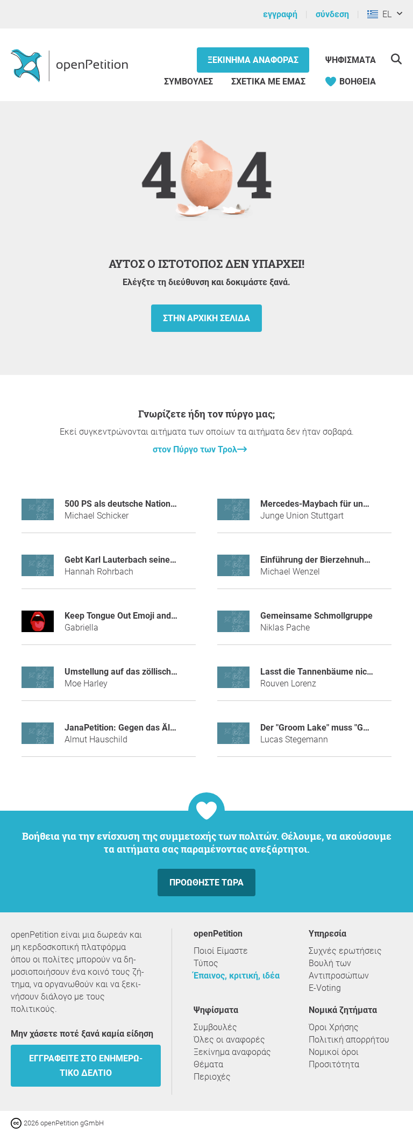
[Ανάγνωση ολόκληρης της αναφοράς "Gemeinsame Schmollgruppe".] (233, 626)
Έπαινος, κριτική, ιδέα (237, 975)
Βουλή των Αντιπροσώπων (339, 969)
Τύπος (206, 963)
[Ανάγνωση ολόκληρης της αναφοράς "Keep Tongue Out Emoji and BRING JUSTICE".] (38, 626)
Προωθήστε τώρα (206, 882)
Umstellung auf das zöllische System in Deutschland (165, 672)
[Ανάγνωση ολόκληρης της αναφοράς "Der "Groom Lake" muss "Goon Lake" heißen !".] (233, 738)
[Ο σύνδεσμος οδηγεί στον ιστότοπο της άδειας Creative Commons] (17, 1122)
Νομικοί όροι (334, 1052)
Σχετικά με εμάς (268, 81)
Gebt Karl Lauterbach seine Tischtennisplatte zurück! (167, 560)
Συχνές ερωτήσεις (345, 951)
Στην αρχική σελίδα (206, 318)
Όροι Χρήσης (334, 1027)
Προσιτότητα (334, 1064)
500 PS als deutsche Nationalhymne (134, 504)
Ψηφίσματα (350, 60)
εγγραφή (280, 14)
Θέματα (208, 1064)
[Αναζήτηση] (396, 59)
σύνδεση (332, 14)
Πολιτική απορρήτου (349, 1039)
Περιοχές (212, 1077)
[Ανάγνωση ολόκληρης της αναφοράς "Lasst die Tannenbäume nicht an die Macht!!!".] (233, 682)
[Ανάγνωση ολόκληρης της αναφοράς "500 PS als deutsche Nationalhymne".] (38, 514)
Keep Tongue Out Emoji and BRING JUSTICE (150, 616)
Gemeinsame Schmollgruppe (316, 616)
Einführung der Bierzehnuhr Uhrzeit (328, 560)
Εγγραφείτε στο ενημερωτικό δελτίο (86, 1065)
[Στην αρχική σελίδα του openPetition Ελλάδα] (71, 65)
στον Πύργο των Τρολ (195, 449)
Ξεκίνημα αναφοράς (253, 60)
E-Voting (325, 988)
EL (384, 14)
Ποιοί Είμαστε (221, 951)
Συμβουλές (188, 81)
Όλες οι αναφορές (229, 1039)
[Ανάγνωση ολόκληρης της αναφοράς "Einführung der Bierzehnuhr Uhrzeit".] (233, 570)
